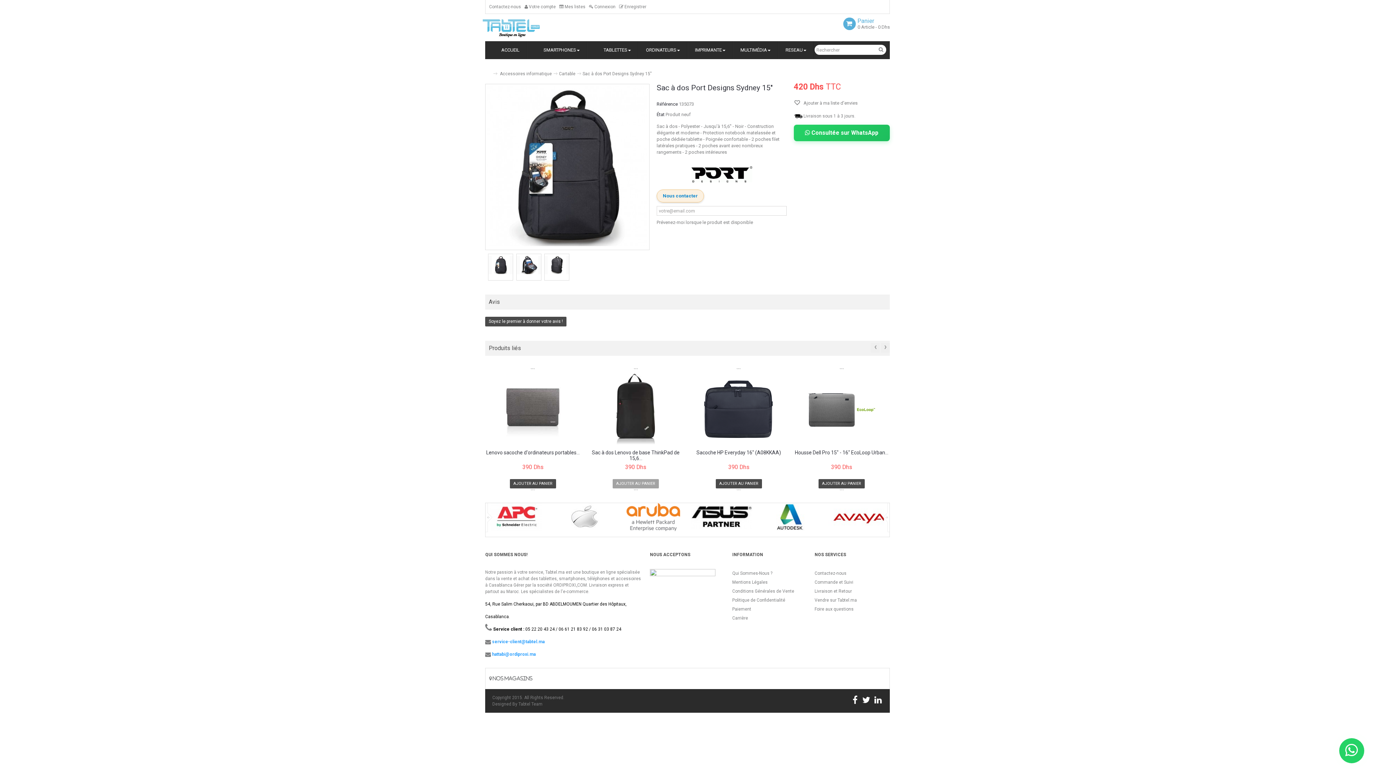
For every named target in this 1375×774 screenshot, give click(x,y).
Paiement (741, 609)
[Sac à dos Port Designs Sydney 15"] (500, 265)
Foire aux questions (834, 609)
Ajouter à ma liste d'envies (830, 103)
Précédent (486, 268)
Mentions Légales (750, 582)
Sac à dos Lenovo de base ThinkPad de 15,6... (636, 455)
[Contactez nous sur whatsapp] (1351, 750)
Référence (667, 104)
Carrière (740, 618)
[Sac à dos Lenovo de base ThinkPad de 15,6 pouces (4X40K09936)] (636, 409)
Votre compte (542, 6)
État (661, 114)
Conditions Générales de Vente (763, 591)
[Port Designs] (721, 174)
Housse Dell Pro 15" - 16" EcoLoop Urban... (841, 452)
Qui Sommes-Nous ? (752, 573)
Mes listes (574, 6)
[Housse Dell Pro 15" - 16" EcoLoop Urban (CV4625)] (842, 409)
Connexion (604, 6)
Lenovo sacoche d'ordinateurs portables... (533, 452)
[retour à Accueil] (488, 70)
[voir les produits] (516, 519)
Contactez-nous (505, 6)
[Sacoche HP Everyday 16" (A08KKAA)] (738, 409)
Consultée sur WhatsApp (844, 132)
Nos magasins (512, 678)
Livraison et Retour (833, 591)
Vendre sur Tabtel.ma (836, 600)
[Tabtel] (521, 28)
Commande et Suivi (834, 582)
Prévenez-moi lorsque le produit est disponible (705, 222)
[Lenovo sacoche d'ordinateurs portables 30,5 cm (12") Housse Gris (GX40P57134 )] (533, 409)
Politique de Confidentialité (758, 600)
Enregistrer (634, 6)
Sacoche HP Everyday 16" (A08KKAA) (738, 452)
